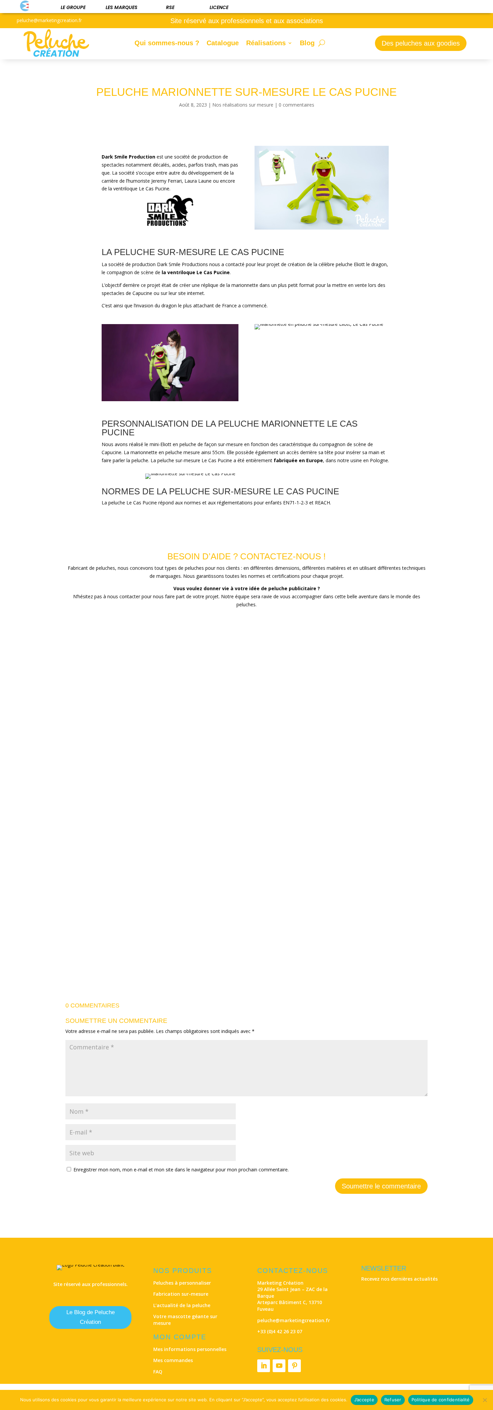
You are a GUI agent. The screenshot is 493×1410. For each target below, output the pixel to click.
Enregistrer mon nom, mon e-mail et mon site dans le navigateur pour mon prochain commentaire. (181, 1169)
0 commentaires (296, 105)
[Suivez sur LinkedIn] (263, 1365)
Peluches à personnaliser (182, 1283)
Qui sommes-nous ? (166, 43)
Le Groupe (73, 7)
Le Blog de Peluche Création (90, 1317)
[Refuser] (484, 1400)
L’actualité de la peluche (181, 1305)
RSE (170, 7)
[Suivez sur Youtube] (279, 1365)
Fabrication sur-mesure (180, 1294)
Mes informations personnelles (189, 1349)
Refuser (392, 1399)
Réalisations (266, 43)
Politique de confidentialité (441, 1399)
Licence (219, 7)
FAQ (157, 1371)
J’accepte (364, 1399)
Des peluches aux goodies (421, 43)
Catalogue (223, 43)
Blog (307, 43)
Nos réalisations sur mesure (242, 105)
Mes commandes (173, 1360)
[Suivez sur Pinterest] (294, 1365)
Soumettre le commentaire (381, 1186)
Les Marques (122, 7)
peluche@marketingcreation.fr (293, 1320)
